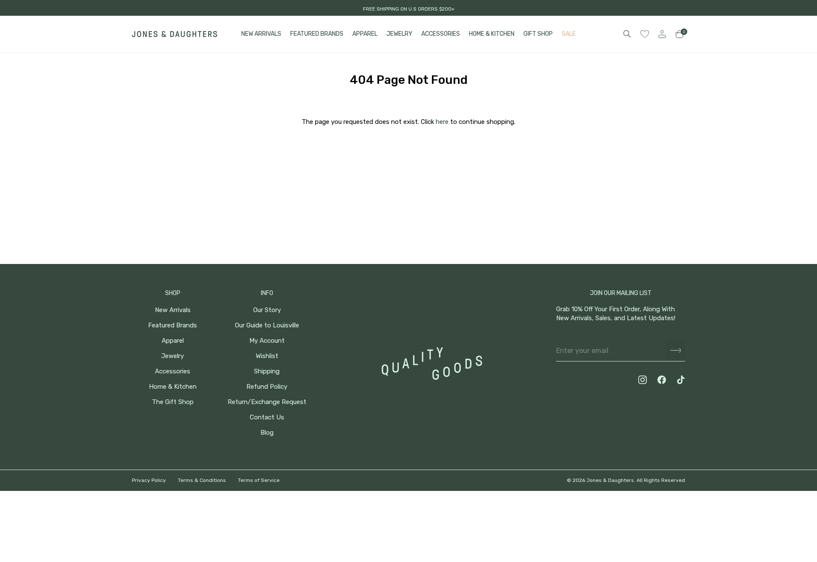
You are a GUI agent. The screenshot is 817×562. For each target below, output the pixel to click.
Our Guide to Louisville (267, 325)
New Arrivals (173, 310)
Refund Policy (266, 386)
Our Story (267, 310)
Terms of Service (259, 480)
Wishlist (267, 356)
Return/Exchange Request (267, 402)
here (442, 122)
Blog (267, 432)
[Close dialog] (797, 402)
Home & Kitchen (173, 386)
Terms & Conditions (202, 480)
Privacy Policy (149, 480)
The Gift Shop (173, 402)
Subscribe (675, 350)
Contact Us (267, 417)
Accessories (172, 371)
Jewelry (172, 356)
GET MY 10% (723, 504)
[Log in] (662, 34)
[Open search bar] (627, 34)
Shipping (267, 371)
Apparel (173, 340)
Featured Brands (172, 325)
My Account (267, 340)
